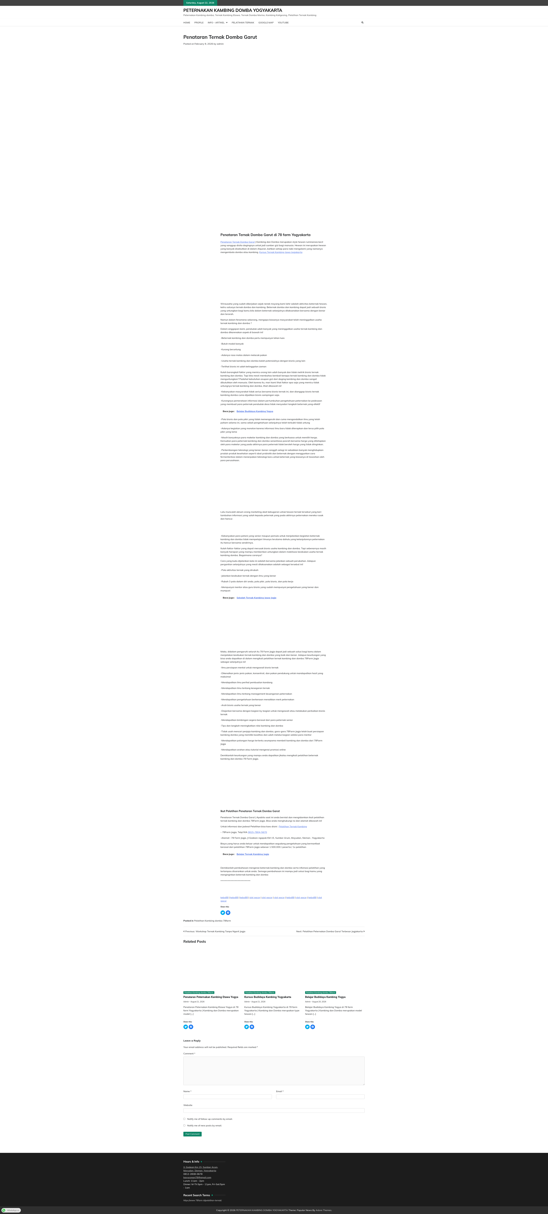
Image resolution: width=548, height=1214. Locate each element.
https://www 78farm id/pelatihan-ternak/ (202, 1200)
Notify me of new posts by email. (204, 1125)
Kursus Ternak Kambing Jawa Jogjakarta (280, 252)
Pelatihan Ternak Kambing (293, 826)
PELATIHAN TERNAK (243, 22)
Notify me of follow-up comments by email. (210, 1119)
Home (186, 22)
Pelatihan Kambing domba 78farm (212, 920)
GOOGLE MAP (266, 22)
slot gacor (255, 897)
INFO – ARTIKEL (216, 22)
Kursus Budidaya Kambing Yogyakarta (267, 997)
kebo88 (224, 897)
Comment (189, 1053)
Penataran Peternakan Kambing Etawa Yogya (210, 997)
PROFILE (199, 22)
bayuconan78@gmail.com (197, 1177)
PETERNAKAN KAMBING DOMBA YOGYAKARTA (232, 10)
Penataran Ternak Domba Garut (237, 241)
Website (187, 1105)
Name (187, 1091)
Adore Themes (323, 1210)
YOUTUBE (283, 22)
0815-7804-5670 (257, 832)
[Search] (362, 22)
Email (280, 1091)
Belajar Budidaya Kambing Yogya (325, 997)
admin (220, 43)
